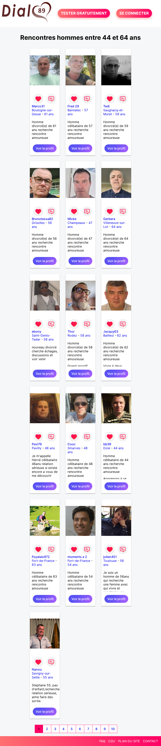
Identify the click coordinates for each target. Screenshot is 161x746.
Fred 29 (73, 106)
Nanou (37, 669)
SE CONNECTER (134, 13)
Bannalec (74, 110)
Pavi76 (37, 444)
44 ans (118, 448)
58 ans (49, 339)
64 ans (117, 227)
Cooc (72, 444)
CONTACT (150, 741)
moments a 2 (77, 557)
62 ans (122, 335)
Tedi (106, 106)
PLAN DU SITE (129, 741)
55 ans (48, 677)
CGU (111, 741)
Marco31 (38, 106)
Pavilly (36, 448)
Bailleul (108, 335)
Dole (106, 448)
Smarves (74, 448)
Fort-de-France (43, 561)
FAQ (102, 741)
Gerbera (109, 219)
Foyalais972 (41, 557)
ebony (36, 331)
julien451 (110, 557)
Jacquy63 (110, 331)
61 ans (49, 114)
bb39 (107, 444)
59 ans (120, 114)
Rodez (72, 335)
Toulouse (110, 561)
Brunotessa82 (42, 219)
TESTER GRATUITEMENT (84, 13)
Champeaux (76, 223)
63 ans (37, 565)
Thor (71, 331)
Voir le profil (45, 148)
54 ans (73, 565)
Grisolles (38, 223)
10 (113, 729)
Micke (72, 219)
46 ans (50, 448)
